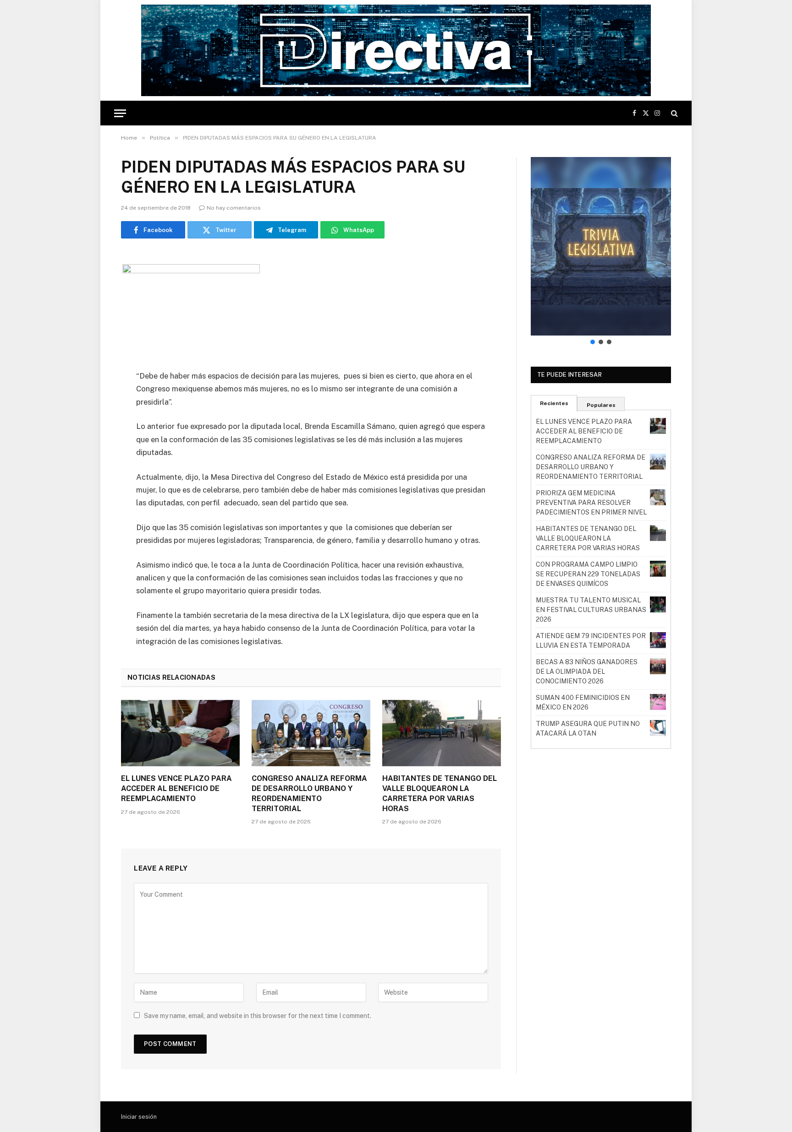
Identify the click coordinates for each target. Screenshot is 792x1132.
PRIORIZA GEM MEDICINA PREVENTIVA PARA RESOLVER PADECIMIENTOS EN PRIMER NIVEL (591, 502)
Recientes (554, 403)
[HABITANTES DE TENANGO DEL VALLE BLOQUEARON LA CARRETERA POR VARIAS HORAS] (441, 733)
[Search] (673, 113)
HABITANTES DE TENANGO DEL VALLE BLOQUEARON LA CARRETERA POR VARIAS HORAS (439, 793)
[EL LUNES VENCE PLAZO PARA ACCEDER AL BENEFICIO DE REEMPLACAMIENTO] (180, 733)
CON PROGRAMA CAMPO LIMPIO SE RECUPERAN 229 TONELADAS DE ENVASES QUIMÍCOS (588, 574)
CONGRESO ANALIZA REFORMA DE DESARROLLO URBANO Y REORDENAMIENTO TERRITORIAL (309, 793)
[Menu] (120, 113)
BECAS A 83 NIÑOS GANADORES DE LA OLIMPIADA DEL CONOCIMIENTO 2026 (587, 671)
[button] (601, 246)
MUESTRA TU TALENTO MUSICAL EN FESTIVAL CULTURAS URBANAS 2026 (591, 609)
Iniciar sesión (139, 1116)
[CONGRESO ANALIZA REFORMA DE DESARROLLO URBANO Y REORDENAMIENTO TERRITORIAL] (311, 733)
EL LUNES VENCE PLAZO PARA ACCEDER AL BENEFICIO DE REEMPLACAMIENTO (176, 788)
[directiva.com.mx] (395, 50)
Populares (601, 405)
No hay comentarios (234, 208)
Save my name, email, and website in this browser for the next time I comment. (257, 1015)
